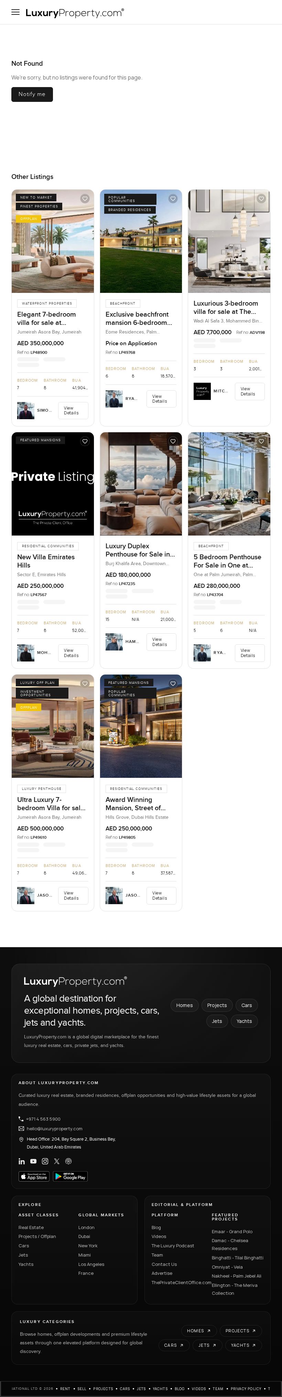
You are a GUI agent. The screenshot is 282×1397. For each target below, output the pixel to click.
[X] (57, 1161)
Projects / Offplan (37, 1236)
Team (157, 1255)
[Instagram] (45, 1161)
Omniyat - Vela (227, 1267)
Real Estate (31, 1227)
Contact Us (164, 1264)
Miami (84, 1255)
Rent (65, 1388)
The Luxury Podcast (173, 1245)
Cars (246, 1005)
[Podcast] (68, 1161)
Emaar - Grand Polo (232, 1231)
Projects (217, 1005)
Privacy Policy (246, 1388)
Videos (159, 1236)
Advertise (162, 1273)
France (86, 1273)
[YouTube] (33, 1161)
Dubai (84, 1236)
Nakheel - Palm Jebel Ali (236, 1276)
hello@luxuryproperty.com (55, 1128)
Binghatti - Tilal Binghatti (237, 1258)
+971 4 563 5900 (43, 1119)
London (86, 1227)
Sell (82, 1388)
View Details (71, 410)
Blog (156, 1227)
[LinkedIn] (22, 1161)
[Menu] (15, 12)
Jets (217, 1021)
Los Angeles (91, 1264)
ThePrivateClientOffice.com (178, 1282)
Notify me (32, 94)
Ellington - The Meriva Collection (235, 1289)
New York (88, 1245)
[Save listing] (85, 198)
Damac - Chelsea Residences (230, 1244)
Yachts (244, 1021)
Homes (184, 1005)
